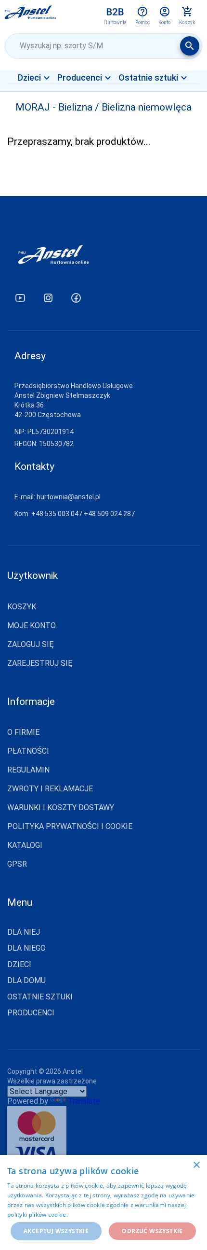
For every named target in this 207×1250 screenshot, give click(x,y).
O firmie (23, 732)
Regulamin (28, 769)
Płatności (28, 751)
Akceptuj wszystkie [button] (56, 1231)
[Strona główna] (30, 15)
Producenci (30, 1013)
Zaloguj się (30, 644)
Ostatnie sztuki (40, 997)
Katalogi (24, 845)
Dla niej (23, 932)
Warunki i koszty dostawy (60, 807)
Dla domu (26, 980)
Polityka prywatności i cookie (69, 826)
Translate (84, 1101)
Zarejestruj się (40, 663)
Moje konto (31, 625)
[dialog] (103, 1202)
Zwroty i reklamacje (50, 788)
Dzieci (19, 964)
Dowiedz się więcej (95, 1214)
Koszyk (21, 606)
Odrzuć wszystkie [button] (152, 1231)
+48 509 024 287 (109, 514)
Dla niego (26, 948)
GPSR (17, 864)
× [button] (196, 1165)
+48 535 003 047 (56, 514)
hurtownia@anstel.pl (69, 497)
